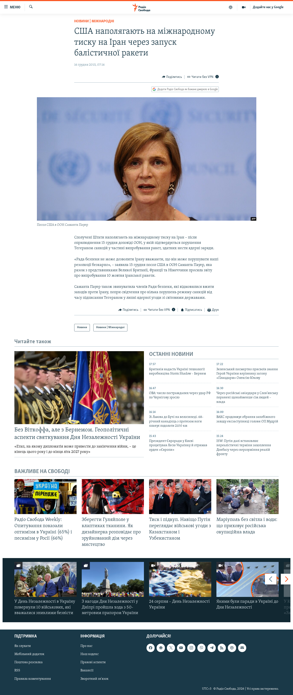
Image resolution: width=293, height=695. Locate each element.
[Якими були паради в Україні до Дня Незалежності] (247, 579)
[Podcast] (232, 648)
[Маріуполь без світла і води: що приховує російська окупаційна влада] (247, 496)
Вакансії (87, 670)
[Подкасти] (230, 7)
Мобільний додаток (29, 654)
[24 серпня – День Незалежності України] (180, 579)
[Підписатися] (242, 648)
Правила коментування (32, 679)
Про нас (86, 646)
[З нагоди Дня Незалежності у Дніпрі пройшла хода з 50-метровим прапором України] (113, 579)
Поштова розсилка (28, 662)
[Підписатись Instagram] (191, 648)
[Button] (172, 77)
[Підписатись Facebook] (150, 648)
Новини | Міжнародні (94, 21)
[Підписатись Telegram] (211, 648)
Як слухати (22, 646)
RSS (17, 670)
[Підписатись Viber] (201, 648)
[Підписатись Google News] (161, 648)
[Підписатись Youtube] (181, 648)
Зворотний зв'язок (94, 679)
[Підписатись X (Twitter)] (171, 648)
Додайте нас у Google (268, 7)
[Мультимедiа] (243, 7)
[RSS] (222, 648)
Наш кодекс (89, 654)
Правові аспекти (93, 662)
